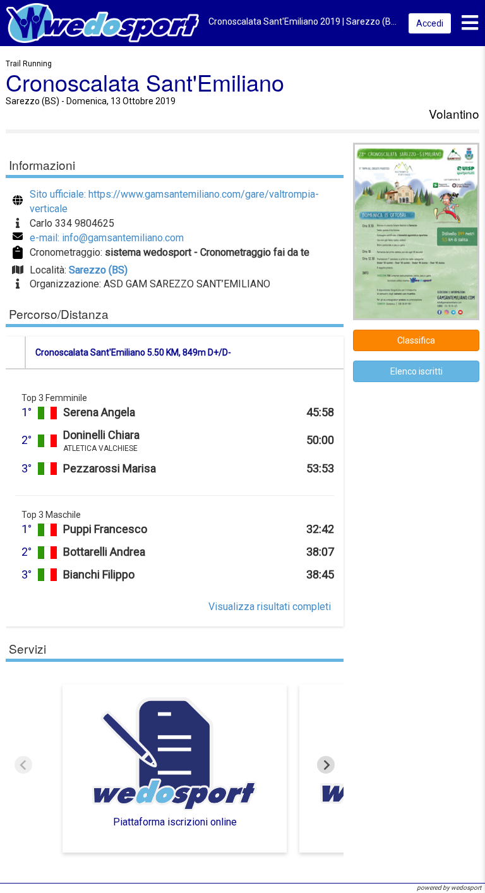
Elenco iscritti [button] (416, 371)
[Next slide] (326, 765)
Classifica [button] (416, 340)
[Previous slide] (23, 765)
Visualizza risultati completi (269, 607)
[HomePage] (102, 22)
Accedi (429, 23)
